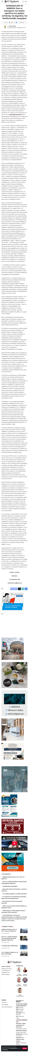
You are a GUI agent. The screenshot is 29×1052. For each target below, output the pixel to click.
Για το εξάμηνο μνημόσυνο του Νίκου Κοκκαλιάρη (15, 893)
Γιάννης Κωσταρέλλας (19, 975)
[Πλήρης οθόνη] (25, 849)
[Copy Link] (14, 22)
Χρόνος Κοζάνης (12, 26)
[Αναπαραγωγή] (3, 849)
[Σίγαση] (23, 849)
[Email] (12, 22)
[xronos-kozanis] (11, 1)
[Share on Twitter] (9, 22)
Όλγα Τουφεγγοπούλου (20, 996)
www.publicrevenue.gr (15, 114)
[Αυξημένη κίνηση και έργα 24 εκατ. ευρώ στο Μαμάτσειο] (24, 931)
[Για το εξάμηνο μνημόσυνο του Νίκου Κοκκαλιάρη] (24, 954)
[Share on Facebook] (7, 22)
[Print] (16, 22)
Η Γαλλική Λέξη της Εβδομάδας (10, 886)
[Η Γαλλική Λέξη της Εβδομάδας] (24, 947)
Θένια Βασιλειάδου (19, 985)
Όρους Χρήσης (5, 1049)
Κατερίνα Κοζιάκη (25, 985)
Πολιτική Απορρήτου (13, 1048)
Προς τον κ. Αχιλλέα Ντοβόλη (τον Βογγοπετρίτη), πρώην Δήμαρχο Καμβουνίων (9, 938)
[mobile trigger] (2, 1)
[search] (23, 1)
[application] (14, 843)
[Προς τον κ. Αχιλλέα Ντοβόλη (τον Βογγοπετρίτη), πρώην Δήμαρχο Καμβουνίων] (24, 938)
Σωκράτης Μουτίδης (25, 975)
